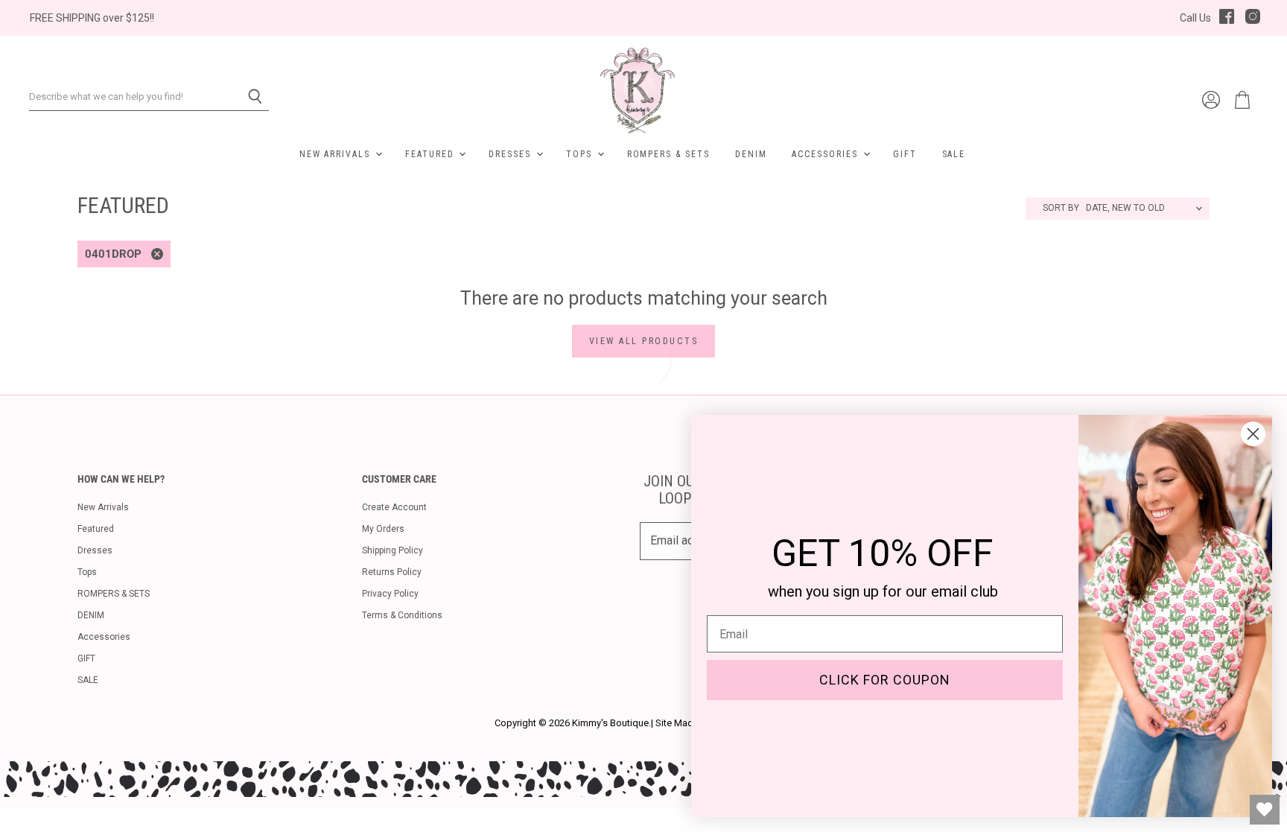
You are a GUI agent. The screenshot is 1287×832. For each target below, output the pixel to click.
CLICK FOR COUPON (884, 679)
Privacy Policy (390, 593)
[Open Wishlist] (1265, 810)
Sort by (1061, 208)
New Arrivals (336, 154)
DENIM (751, 154)
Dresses (512, 154)
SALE (954, 154)
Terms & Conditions (402, 615)
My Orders (383, 529)
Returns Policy (392, 572)
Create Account (394, 507)
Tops (581, 154)
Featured (431, 154)
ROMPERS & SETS (668, 154)
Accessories (826, 154)
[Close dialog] (1253, 434)
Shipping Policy (392, 550)
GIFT (905, 154)
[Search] (249, 96)
